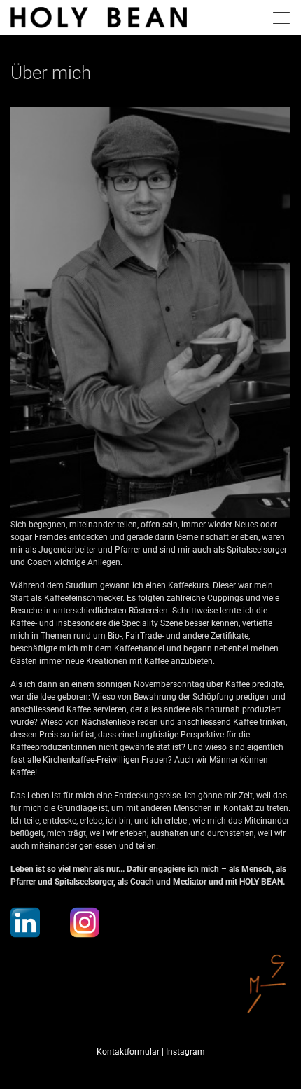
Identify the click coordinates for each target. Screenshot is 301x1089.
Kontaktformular (128, 1052)
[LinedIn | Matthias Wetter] (25, 922)
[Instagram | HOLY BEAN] (84, 922)
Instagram (185, 1052)
